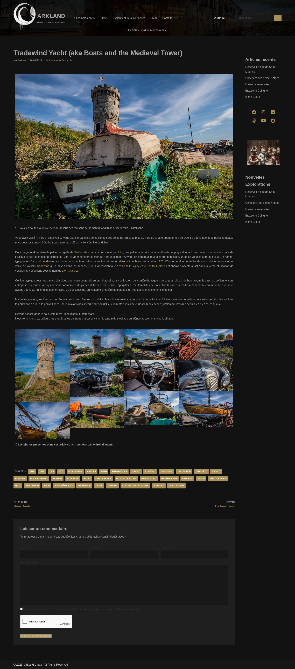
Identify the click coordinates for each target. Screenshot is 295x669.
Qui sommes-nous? (84, 18)
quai (17, 486)
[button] (109, 18)
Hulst (120, 252)
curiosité (201, 471)
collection (184, 471)
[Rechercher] (278, 18)
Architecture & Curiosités (59, 60)
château (150, 471)
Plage (201, 478)
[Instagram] (263, 112)
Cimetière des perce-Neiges (262, 78)
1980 (42, 471)
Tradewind (43, 266)
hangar (57, 478)
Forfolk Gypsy (130, 266)
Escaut (216, 471)
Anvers (91, 471)
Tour (47, 486)
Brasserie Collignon (257, 90)
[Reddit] (273, 120)
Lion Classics (70, 270)
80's (61, 471)
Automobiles (119, 471)
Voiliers (112, 486)
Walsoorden (81, 252)
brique (136, 471)
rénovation (32, 486)
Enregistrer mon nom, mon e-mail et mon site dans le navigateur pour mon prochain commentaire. (82, 609)
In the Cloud (252, 96)
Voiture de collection (135, 486)
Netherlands (169, 478)
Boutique (219, 18)
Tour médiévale (64, 486)
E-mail (95, 548)
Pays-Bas (187, 478)
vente (99, 486)
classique (166, 471)
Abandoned (75, 471)
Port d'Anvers (218, 478)
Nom (24, 548)
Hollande (72, 478)
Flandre (20, 478)
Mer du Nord (148, 478)
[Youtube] (263, 120)
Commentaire (29, 562)
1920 (32, 471)
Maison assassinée (257, 84)
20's (52, 471)
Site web (166, 548)
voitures (158, 486)
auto (104, 471)
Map (155, 18)
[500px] (254, 120)
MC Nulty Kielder (153, 266)
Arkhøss (22, 60)
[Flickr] (273, 112)
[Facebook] (254, 112)
